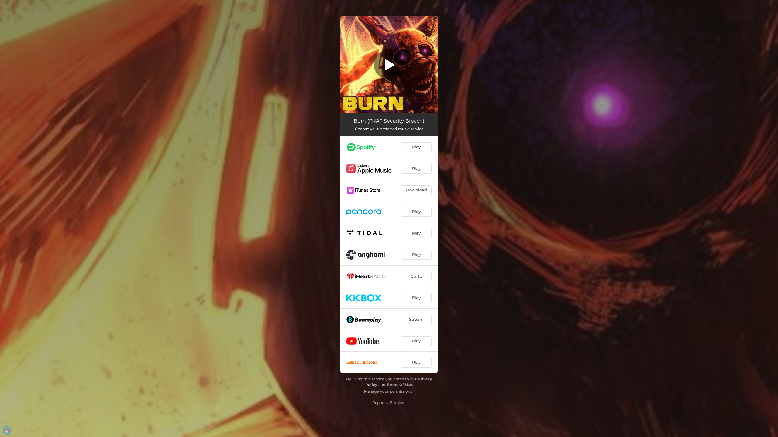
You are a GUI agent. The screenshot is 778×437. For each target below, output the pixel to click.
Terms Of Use (399, 384)
